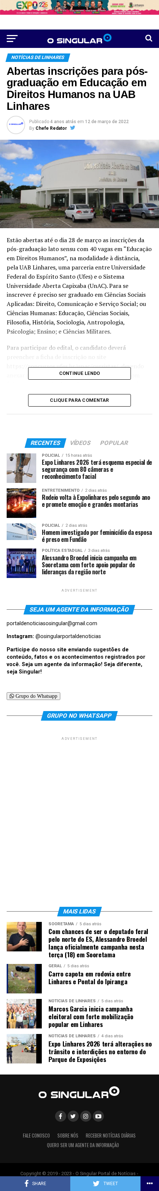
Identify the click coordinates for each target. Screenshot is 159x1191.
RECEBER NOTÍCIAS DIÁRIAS (111, 1135)
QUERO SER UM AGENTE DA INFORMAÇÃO (83, 1145)
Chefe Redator (51, 128)
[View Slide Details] (79, 7)
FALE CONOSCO (36, 1135)
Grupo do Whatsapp (35, 696)
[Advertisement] (79, 821)
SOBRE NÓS (67, 1135)
